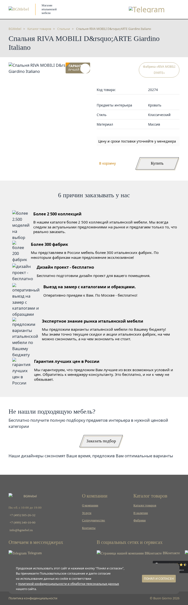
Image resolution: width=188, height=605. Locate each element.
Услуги (86, 513)
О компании (90, 505)
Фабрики (139, 520)
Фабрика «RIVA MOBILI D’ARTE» (159, 70)
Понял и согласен (159, 579)
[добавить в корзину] (85, 68)
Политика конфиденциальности (33, 598)
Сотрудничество (93, 520)
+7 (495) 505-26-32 (22, 515)
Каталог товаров (144, 505)
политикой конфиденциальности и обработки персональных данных (68, 584)
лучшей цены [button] (78, 67)
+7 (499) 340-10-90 (22, 522)
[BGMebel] (19, 9)
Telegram (34, 553)
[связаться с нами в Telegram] (147, 9)
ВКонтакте (171, 553)
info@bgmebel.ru (21, 530)
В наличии (140, 513)
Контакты (88, 528)
